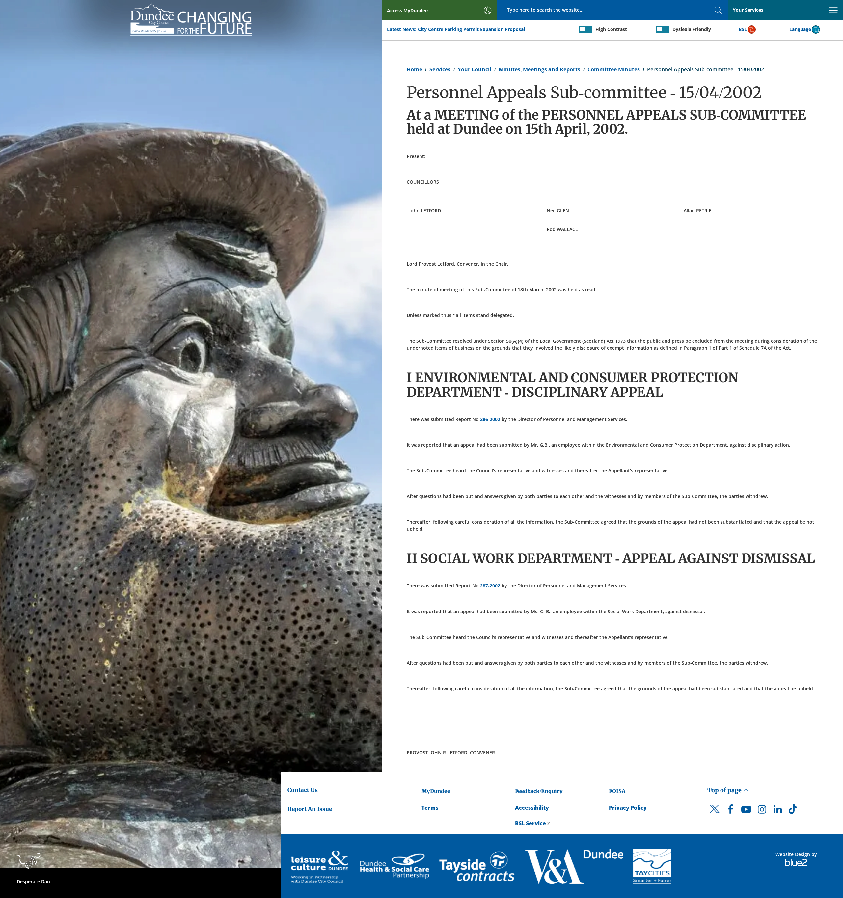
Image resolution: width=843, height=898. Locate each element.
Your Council (474, 69)
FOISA (617, 791)
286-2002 (490, 419)
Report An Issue (309, 809)
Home (414, 69)
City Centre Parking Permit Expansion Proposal (471, 29)
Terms (430, 807)
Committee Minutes (613, 69)
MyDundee (436, 791)
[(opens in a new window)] (320, 866)
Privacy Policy (628, 807)
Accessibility (532, 807)
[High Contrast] (585, 29)
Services (439, 69)
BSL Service (530, 823)
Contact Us (302, 790)
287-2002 (490, 586)
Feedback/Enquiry (539, 791)
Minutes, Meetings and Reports (539, 69)
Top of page (725, 790)
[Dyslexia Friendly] (662, 29)
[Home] (191, 19)
